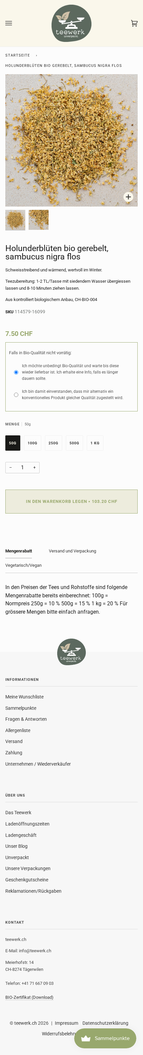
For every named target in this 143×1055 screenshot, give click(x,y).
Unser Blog (16, 846)
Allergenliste (17, 730)
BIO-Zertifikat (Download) (29, 997)
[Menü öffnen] (15, 23)
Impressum (66, 1023)
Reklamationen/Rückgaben (33, 891)
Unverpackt (17, 857)
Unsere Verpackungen (28, 868)
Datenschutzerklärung (105, 1023)
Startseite (17, 55)
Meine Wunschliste (24, 696)
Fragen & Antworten (26, 719)
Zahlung (13, 752)
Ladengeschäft (21, 835)
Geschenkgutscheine (26, 879)
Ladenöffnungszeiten (27, 824)
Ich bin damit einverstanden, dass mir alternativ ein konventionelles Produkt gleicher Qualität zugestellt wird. (72, 394)
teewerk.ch (25, 1023)
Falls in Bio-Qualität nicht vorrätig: (40, 352)
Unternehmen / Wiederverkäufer (38, 764)
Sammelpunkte (20, 708)
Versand (14, 741)
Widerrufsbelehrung (62, 1033)
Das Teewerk (18, 812)
